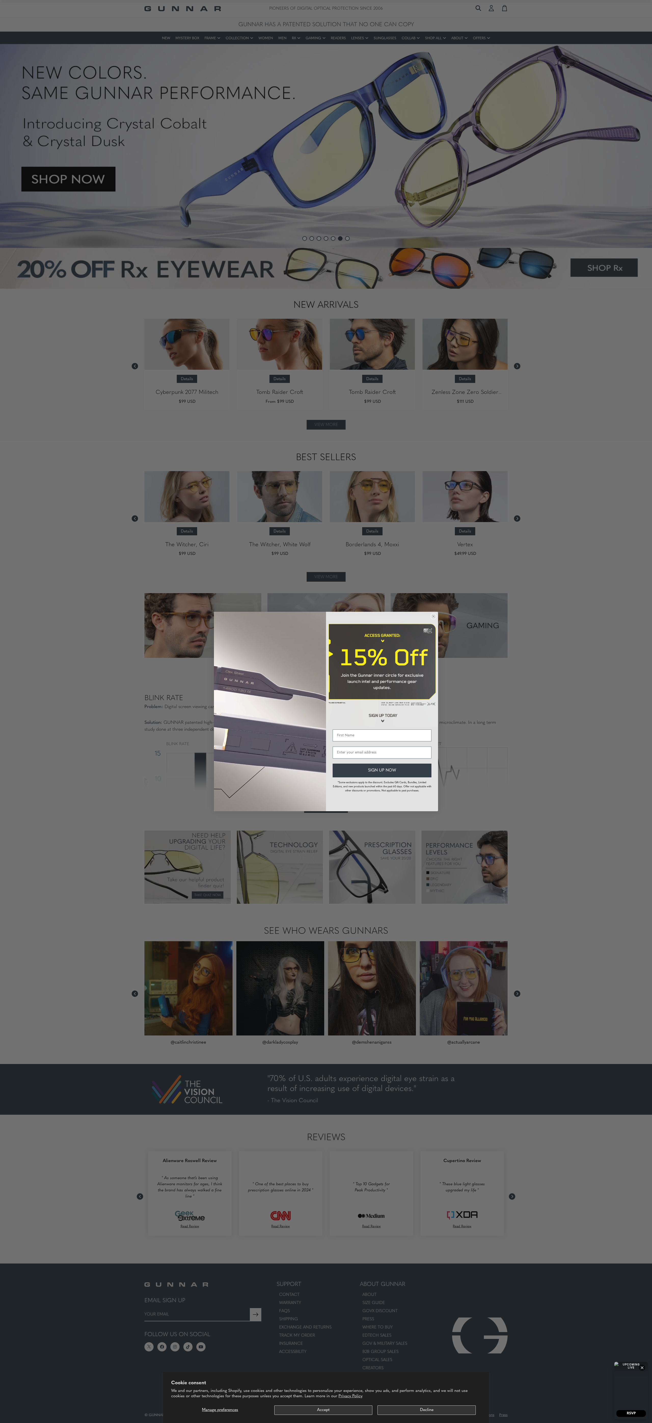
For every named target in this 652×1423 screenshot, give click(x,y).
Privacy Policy (350, 1396)
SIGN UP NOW (382, 770)
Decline (426, 1410)
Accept (323, 1410)
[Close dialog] (433, 616)
